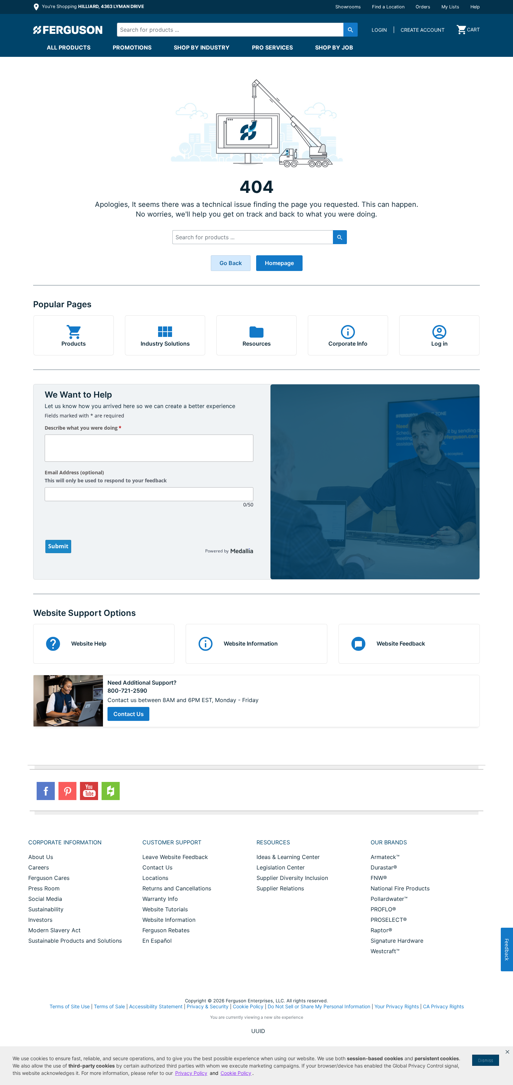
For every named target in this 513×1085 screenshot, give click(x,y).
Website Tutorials (165, 909)
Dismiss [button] (485, 1060)
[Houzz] (111, 791)
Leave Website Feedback (175, 857)
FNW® (379, 877)
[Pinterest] (67, 791)
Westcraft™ (385, 951)
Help (475, 6)
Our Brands (389, 842)
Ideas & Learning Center (288, 856)
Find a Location (388, 6)
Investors (40, 919)
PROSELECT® (389, 919)
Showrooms (348, 6)
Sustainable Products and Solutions (75, 940)
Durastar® (384, 867)
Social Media (45, 898)
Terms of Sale (109, 1006)
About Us (40, 856)
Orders (423, 6)
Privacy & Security (208, 1006)
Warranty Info (160, 898)
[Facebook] (46, 791)
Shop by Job (334, 47)
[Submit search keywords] (350, 30)
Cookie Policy (248, 1006)
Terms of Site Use (70, 1006)
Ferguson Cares (48, 877)
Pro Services (272, 47)
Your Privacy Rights (396, 1006)
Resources (273, 842)
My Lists (450, 6)
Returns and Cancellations (176, 888)
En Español (157, 940)
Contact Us (128, 713)
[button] (507, 1052)
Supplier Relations (280, 888)
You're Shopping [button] (92, 6)
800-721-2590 (127, 690)
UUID (258, 1030)
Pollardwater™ (389, 898)
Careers (38, 867)
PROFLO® (383, 909)
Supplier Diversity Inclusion (292, 877)
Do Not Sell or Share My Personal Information (319, 1006)
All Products (68, 47)
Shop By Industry (202, 47)
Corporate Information (65, 842)
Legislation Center (280, 867)
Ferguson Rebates (165, 930)
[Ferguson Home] (68, 29)
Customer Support (171, 842)
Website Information (168, 919)
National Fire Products (400, 888)
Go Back (231, 262)
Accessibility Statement (156, 1006)
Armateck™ (385, 856)
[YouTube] (89, 791)
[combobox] (231, 30)
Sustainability (46, 909)
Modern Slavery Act (54, 930)
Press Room (44, 888)
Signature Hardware (397, 940)
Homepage (279, 262)
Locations (155, 877)
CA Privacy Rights (443, 1006)
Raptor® (381, 930)
